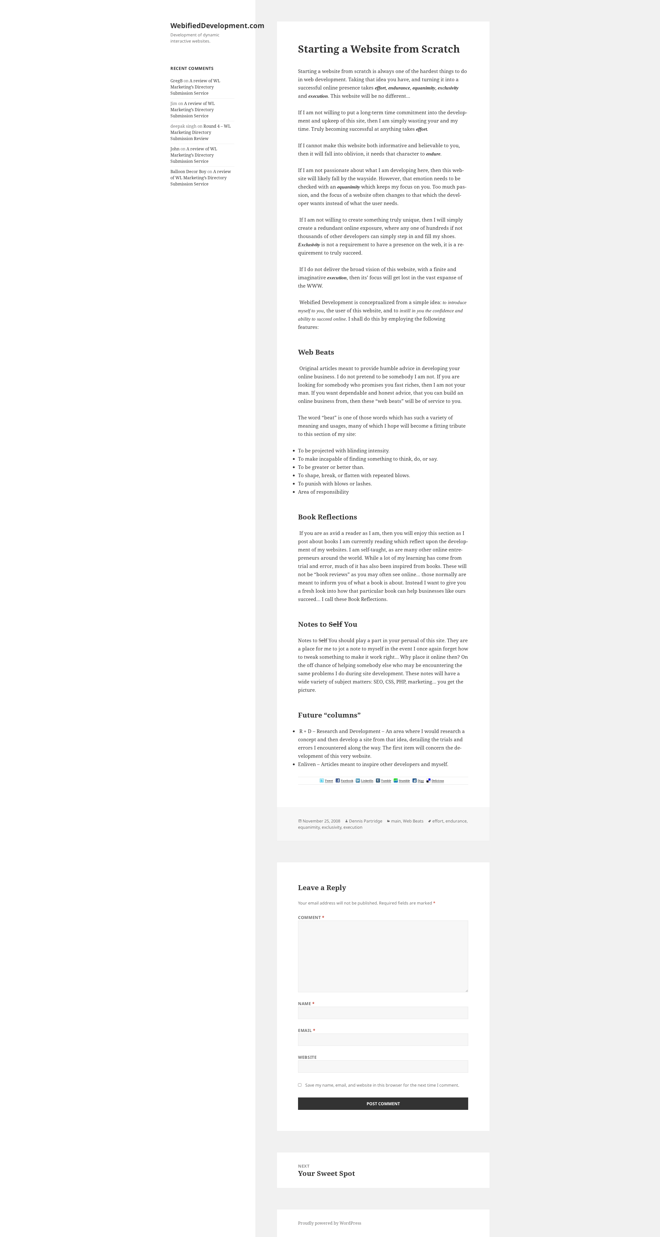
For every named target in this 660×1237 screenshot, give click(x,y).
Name (306, 1003)
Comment (311, 917)
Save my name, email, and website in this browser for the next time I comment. (382, 1085)
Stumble (404, 781)
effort (437, 821)
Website (307, 1057)
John (174, 149)
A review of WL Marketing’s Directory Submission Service (195, 87)
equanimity (309, 827)
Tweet (329, 781)
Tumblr (386, 781)
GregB (176, 81)
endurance (456, 821)
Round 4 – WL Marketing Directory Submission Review (200, 132)
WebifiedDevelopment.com (217, 25)
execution (352, 827)
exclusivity (331, 827)
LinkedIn (367, 781)
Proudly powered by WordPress (329, 1223)
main (396, 821)
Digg (421, 781)
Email (306, 1030)
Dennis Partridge (365, 821)
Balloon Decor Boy (188, 171)
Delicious (438, 781)
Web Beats (413, 821)
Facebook (347, 781)
